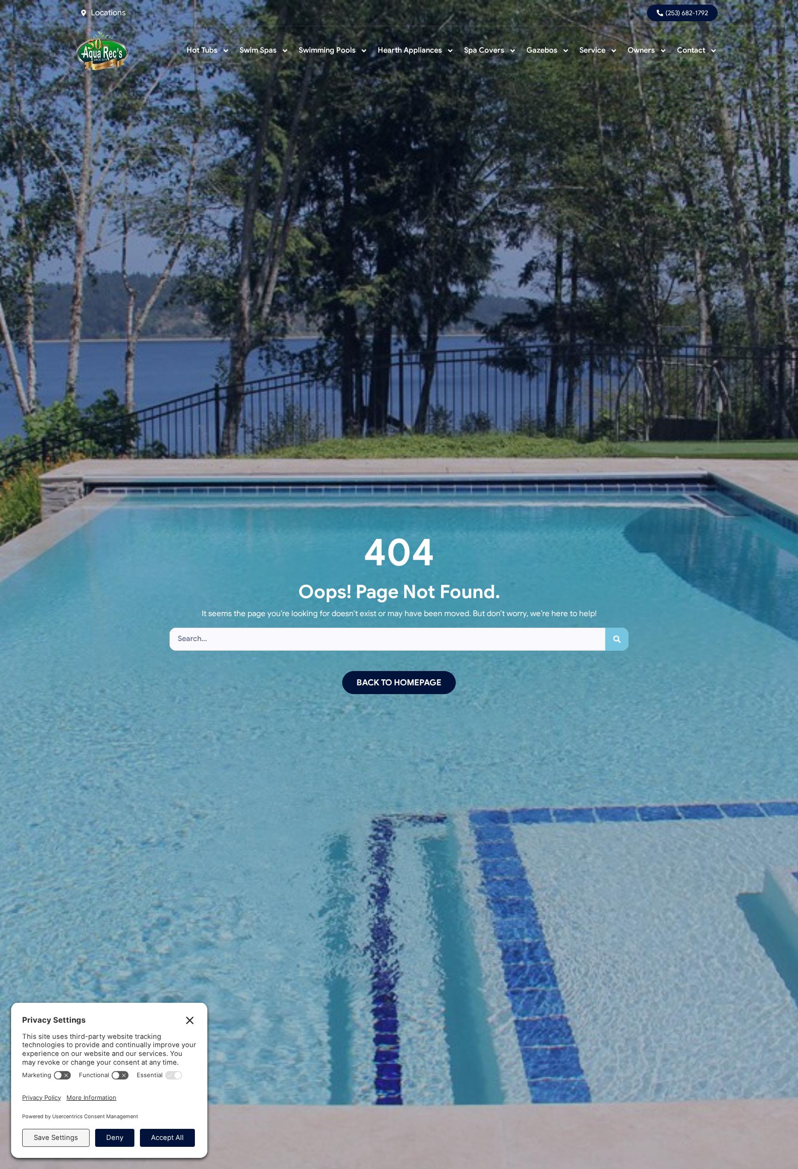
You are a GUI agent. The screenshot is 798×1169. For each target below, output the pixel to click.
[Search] (617, 639)
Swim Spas (258, 50)
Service (592, 50)
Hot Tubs (202, 50)
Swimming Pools (327, 50)
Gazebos (541, 50)
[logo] (102, 50)
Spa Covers (484, 50)
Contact (691, 50)
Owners (641, 50)
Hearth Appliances (410, 50)
